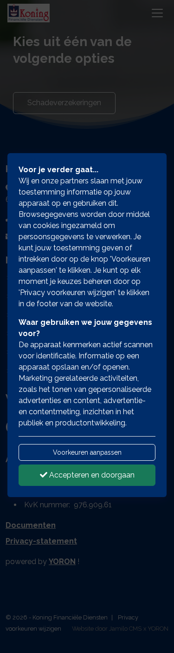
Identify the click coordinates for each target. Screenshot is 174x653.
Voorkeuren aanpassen (87, 452)
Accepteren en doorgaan (91, 475)
